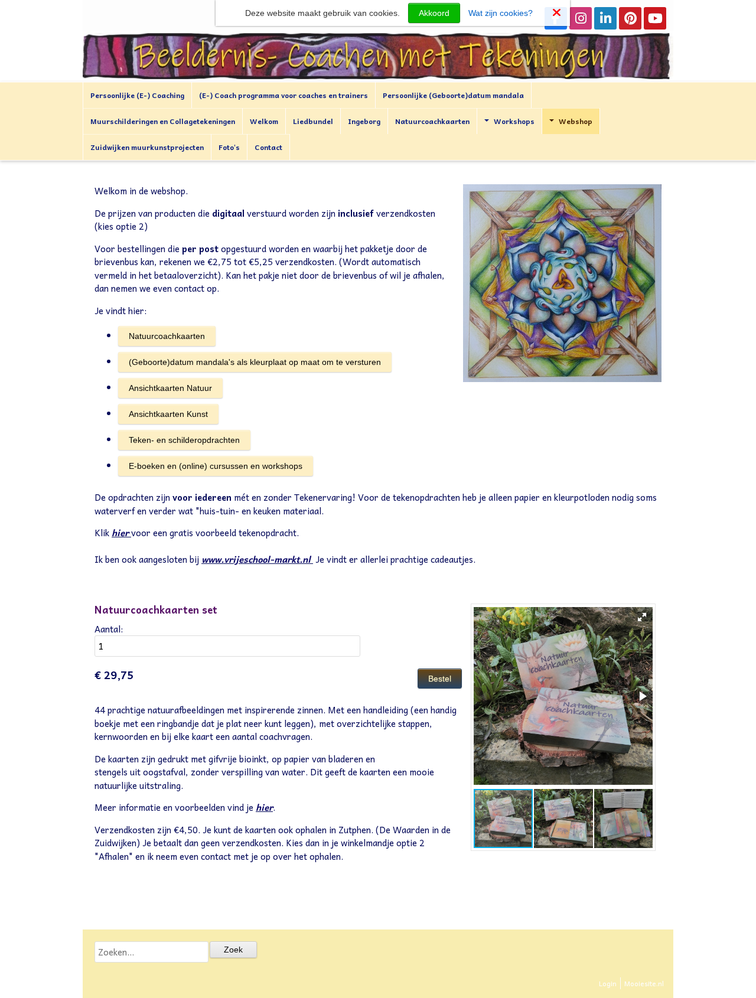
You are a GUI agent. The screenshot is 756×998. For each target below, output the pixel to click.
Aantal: (108, 629)
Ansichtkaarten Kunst (168, 414)
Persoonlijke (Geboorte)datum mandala (453, 95)
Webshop (575, 121)
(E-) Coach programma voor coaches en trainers (283, 95)
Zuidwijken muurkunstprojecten (147, 147)
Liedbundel (313, 121)
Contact (268, 147)
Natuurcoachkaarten (432, 121)
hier (120, 533)
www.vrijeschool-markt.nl (256, 559)
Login (608, 983)
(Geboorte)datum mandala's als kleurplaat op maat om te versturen (255, 362)
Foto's (229, 147)
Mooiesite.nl (644, 983)
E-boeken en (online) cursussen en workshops (215, 466)
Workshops (514, 121)
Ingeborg (364, 121)
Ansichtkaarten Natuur (170, 388)
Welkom (264, 121)
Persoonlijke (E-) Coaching (137, 95)
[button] (642, 617)
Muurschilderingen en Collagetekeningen (162, 121)
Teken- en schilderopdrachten (184, 440)
